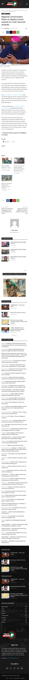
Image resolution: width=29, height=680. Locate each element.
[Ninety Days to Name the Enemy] (5, 314)
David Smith (4, 541)
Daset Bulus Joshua (5, 528)
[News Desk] (2, 28)
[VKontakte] (21, 668)
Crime (6, 10)
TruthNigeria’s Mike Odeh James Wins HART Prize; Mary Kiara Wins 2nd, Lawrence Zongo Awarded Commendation (13, 345)
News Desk (7, 28)
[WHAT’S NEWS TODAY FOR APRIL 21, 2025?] (5, 251)
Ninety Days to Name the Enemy (18, 312)
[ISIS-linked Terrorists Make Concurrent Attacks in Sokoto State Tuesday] (5, 322)
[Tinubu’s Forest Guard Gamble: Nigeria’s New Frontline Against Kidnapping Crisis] (19, 161)
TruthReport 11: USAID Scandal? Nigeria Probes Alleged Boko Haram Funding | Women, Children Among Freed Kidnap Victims (14, 449)
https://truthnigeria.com (14, 232)
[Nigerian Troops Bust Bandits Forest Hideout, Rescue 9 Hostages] (6, 178)
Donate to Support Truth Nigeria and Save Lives (14, 274)
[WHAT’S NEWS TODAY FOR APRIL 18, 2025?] (5, 259)
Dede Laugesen (4, 536)
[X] (11, 32)
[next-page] (5, 264)
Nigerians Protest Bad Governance (15, 445)
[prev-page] (2, 264)
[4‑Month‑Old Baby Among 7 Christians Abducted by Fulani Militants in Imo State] (5, 330)
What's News (7, 13)
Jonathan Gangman (5, 524)
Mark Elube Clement (6, 437)
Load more (14, 335)
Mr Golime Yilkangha (6, 389)
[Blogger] (7, 668)
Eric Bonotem (4, 474)
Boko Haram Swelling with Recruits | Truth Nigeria (13, 503)
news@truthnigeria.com (13, 658)
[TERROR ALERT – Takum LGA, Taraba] (5, 307)
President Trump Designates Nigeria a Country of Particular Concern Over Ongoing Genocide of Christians (14, 408)
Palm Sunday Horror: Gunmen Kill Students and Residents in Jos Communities (14, 356)
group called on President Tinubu (12, 95)
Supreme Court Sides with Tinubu (9, 505)
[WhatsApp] (17, 32)
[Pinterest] (14, 32)
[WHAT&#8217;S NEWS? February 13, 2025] (6, 161)
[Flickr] (14, 668)
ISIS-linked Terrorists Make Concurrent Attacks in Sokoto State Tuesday (18, 322)
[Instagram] (18, 668)
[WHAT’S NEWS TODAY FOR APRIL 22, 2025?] (5, 244)
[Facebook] (7, 32)
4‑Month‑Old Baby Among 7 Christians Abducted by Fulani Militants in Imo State (17, 329)
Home (2, 10)
